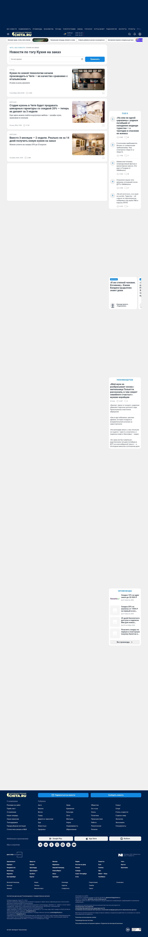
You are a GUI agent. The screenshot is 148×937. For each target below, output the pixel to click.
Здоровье (42, 829)
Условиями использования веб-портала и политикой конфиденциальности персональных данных (105, 910)
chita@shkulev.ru (31, 911)
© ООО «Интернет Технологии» (17, 930)
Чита (11, 47)
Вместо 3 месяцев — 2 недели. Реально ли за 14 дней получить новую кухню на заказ (39, 139)
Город (40, 816)
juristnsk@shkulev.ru (56, 912)
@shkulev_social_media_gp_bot (97, 899)
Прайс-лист (11, 809)
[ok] (51, 845)
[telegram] (40, 845)
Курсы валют (99, 29)
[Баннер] (40, 40)
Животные (42, 826)
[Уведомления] (134, 34)
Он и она (94, 809)
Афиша (80, 29)
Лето (68, 816)
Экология (119, 819)
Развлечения (96, 826)
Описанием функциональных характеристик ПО (90, 908)
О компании (11, 812)
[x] (68, 845)
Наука (68, 822)
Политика (95, 816)
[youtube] (74, 845)
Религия (94, 829)
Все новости (12, 29)
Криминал (70, 809)
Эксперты (123, 29)
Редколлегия (111, 29)
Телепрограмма (69, 29)
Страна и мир (121, 816)
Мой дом (69, 819)
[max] (63, 845)
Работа (93, 822)
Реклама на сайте (13, 805)
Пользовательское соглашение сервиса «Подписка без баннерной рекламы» (99, 923)
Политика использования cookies (85, 917)
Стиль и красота (122, 812)
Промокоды (37, 29)
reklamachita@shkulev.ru (113, 897)
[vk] (46, 845)
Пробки (140, 29)
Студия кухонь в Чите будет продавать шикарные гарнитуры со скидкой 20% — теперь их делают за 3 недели (39, 108)
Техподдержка (12, 822)
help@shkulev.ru (21, 914)
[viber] (57, 845)
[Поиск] (129, 34)
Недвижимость (25, 29)
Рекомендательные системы (84, 920)
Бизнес (41, 809)
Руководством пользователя (84, 906)
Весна (40, 812)
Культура (69, 812)
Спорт (118, 809)
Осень (93, 812)
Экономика (120, 822)
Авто (40, 805)
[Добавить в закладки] (103, 93)
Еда (39, 822)
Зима (68, 805)
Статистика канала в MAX (17, 829)
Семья (118, 805)
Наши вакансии (13, 819)
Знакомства (49, 29)
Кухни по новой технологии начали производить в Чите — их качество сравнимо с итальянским (39, 76)
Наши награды (12, 816)
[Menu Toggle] (8, 34)
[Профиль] (139, 34)
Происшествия (97, 819)
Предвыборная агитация (16, 826)
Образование (71, 829)
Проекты (131, 29)
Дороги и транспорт (45, 819)
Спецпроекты (121, 826)
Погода (58, 29)
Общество (95, 805)
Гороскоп (88, 29)
